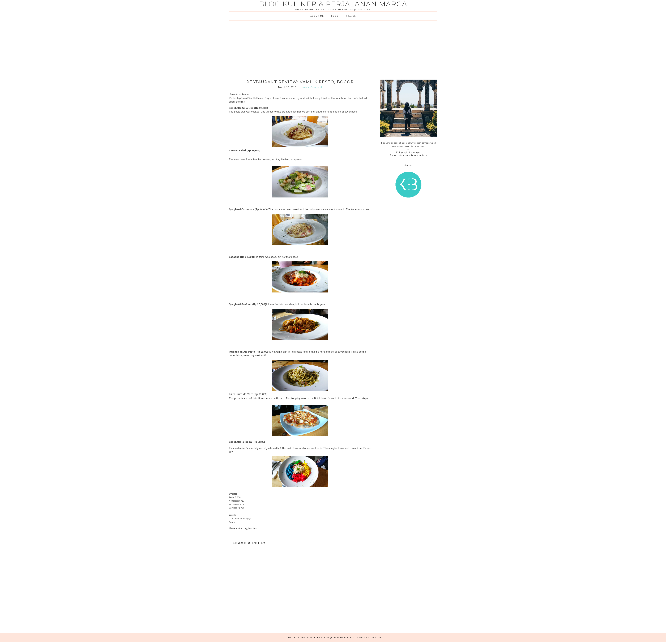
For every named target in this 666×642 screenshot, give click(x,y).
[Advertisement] (333, 46)
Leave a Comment (311, 87)
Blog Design (357, 637)
